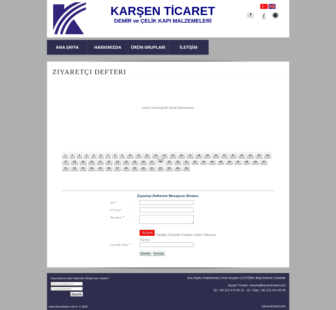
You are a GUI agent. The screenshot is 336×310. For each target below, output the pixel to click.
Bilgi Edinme (264, 278)
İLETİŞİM (189, 47)
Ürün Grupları (148, 47)
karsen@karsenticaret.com (268, 285)
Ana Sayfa (67, 47)
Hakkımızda (107, 47)
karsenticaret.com (274, 306)
